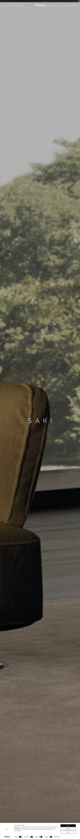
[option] (40, 420)
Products (5, 5)
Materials (48, 5)
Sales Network (74, 5)
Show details (56, 836)
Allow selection (68, 828)
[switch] (31, 837)
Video (23, 5)
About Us (60, 5)
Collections (54, 5)
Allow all (68, 825)
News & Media (66, 5)
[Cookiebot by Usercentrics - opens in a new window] (7, 837)
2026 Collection (12, 5)
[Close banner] (78, 824)
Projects (18, 5)
